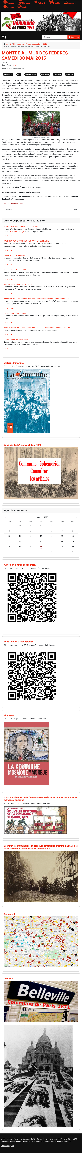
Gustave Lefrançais (17, 232)
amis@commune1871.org (11, 1141)
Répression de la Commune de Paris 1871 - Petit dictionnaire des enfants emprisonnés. (37, 299)
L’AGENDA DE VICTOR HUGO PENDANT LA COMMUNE (26, 241)
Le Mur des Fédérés (30, 74)
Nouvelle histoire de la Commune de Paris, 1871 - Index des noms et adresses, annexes (37, 327)
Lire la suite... (9, 236)
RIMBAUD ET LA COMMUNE (15, 255)
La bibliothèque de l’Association (16, 339)
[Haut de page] (78, 1149)
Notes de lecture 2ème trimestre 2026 (18, 284)
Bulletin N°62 (69, 74)
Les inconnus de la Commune (15, 313)
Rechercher (74, 37)
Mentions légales (7, 1146)
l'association (57, 74)
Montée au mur (8, 74)
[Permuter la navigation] (3, 37)
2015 (15, 65)
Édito (18, 74)
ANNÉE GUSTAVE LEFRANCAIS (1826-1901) (21, 226)
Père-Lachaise (45, 74)
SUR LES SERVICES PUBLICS (16, 270)
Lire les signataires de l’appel (13, 203)
